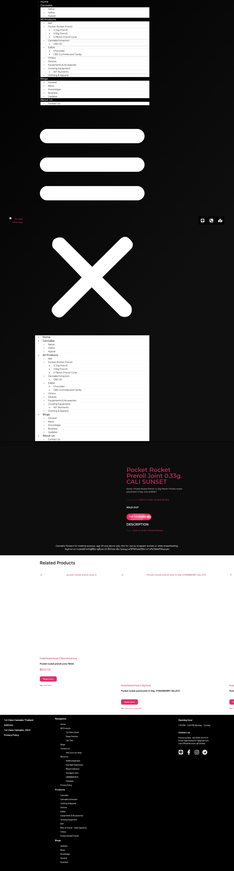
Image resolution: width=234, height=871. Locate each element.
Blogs (44, 78)
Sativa (51, 9)
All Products (48, 19)
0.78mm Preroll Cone (65, 37)
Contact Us (54, 103)
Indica (51, 12)
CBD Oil (57, 44)
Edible (63, 811)
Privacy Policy (11, 735)
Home (47, 337)
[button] (92, 220)
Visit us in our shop (74, 753)
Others (52, 58)
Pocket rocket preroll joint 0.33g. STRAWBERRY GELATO (150, 690)
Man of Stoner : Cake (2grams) (73, 828)
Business (52, 93)
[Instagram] (196, 752)
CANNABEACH (72, 777)
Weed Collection (72, 769)
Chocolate (59, 51)
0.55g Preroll (60, 33)
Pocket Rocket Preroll (144, 489)
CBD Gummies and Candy (67, 54)
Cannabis (46, 5)
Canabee (70, 781)
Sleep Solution (72, 736)
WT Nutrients (60, 72)
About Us (46, 99)
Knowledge (54, 89)
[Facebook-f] (188, 752)
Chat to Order (146, 499)
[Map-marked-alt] (220, 220)
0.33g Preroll (60, 30)
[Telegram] (204, 752)
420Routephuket (73, 761)
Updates (52, 96)
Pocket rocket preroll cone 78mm (57, 663)
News (51, 86)
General (52, 82)
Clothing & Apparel (58, 75)
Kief (50, 23)
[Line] (203, 220)
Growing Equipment (68, 820)
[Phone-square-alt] (211, 220)
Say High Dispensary (74, 765)
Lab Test (69, 740)
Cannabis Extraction (68, 799)
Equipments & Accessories (62, 65)
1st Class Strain (72, 732)
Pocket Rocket (161, 499)
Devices (52, 61)
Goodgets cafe (72, 773)
